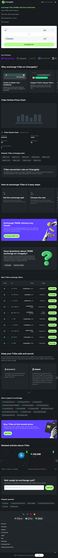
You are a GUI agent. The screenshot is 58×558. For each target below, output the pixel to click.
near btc (5, 503)
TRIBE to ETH (37, 160)
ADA (32, 325)
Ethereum (16, 294)
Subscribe (49, 487)
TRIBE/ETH (42, 294)
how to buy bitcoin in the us (46, 503)
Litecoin (15, 300)
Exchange (52, 288)
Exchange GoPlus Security (10, 412)
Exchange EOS (37, 402)
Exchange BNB (20, 408)
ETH (32, 294)
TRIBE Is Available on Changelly (10, 469)
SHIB (32, 332)
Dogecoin (16, 306)
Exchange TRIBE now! (11, 236)
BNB (14, 343)
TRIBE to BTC (16, 160)
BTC (32, 288)
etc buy (5, 506)
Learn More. (31, 555)
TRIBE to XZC (25, 157)
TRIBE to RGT (15, 157)
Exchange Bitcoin (7, 408)
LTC (32, 300)
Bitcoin (15, 288)
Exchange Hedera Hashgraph (10, 405)
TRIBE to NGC (45, 157)
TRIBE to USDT (6, 160)
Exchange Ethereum (23, 402)
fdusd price (14, 506)
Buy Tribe (8, 433)
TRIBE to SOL (5, 157)
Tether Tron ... (16, 312)
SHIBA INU (16, 331)
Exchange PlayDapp (40, 412)
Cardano (15, 325)
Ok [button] (39, 555)
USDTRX (31, 313)
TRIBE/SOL (42, 337)
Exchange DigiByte (28, 405)
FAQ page (8, 265)
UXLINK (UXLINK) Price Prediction (37, 469)
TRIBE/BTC (42, 288)
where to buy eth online (18, 503)
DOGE (31, 307)
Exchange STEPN (33, 408)
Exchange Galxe (22, 415)
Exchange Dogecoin (42, 405)
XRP (14, 319)
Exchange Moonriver (8, 415)
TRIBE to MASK (27, 160)
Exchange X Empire (47, 408)
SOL (32, 337)
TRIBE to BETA (35, 157)
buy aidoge (31, 503)
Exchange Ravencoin (8, 402)
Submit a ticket (19, 265)
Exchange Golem (25, 412)
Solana (15, 337)
